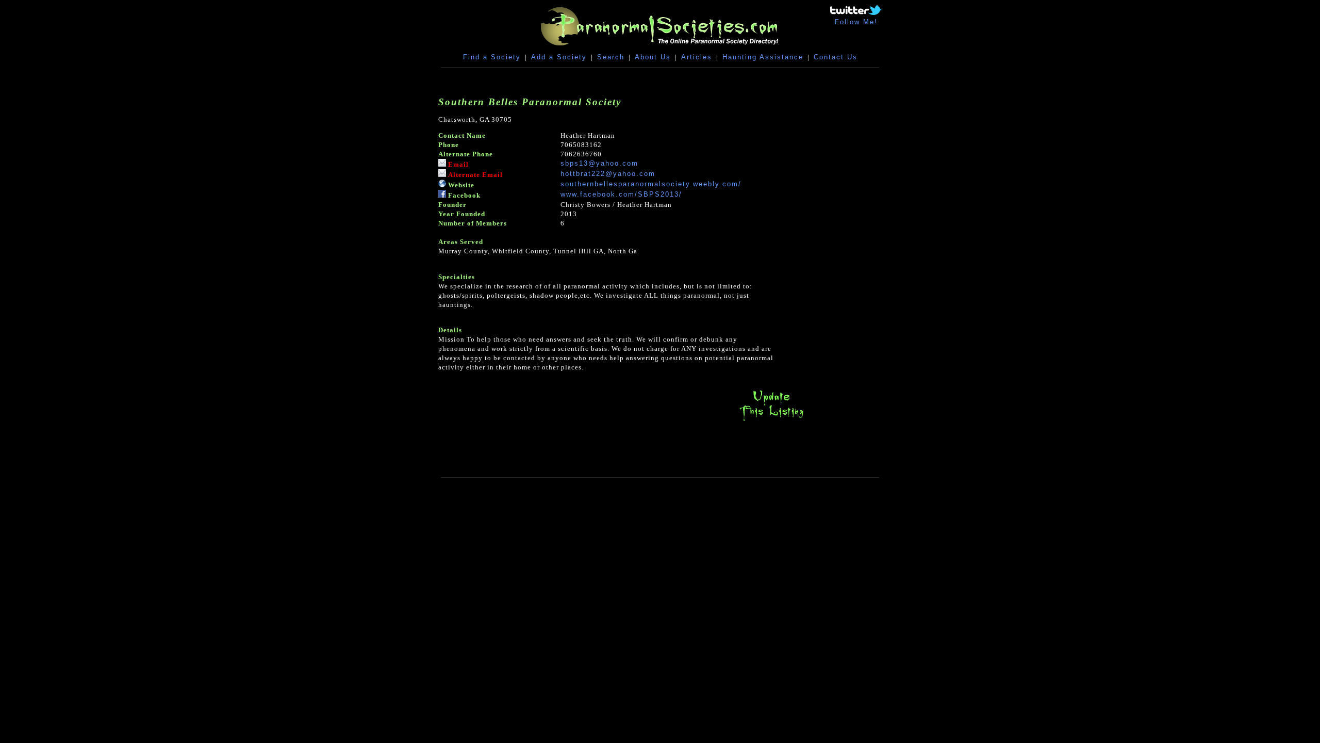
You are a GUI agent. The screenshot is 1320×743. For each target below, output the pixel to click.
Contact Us (835, 57)
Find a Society (492, 57)
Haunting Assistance (762, 57)
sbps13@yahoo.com (599, 163)
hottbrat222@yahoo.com (607, 173)
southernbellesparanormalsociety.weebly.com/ (650, 184)
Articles (696, 57)
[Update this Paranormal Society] (771, 421)
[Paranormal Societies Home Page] (660, 48)
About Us (653, 57)
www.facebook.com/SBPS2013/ (621, 194)
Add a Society (559, 57)
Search (610, 57)
